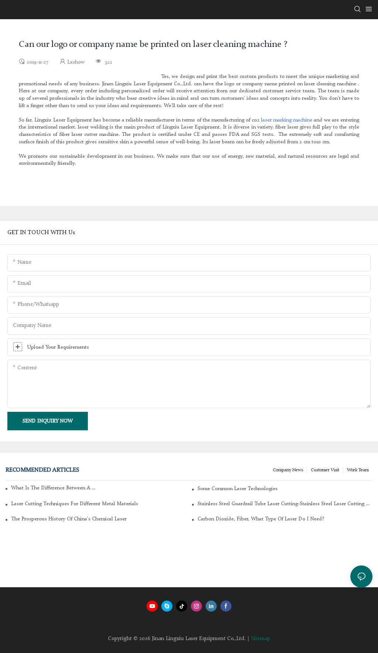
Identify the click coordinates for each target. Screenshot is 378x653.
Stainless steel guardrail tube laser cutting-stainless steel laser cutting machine (284, 503)
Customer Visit (325, 470)
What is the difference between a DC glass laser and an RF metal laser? (53, 487)
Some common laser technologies (237, 488)
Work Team (358, 470)
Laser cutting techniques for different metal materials (74, 503)
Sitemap (260, 639)
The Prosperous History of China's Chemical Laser (69, 519)
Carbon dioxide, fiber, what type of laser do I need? (260, 519)
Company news (288, 470)
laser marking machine (286, 120)
